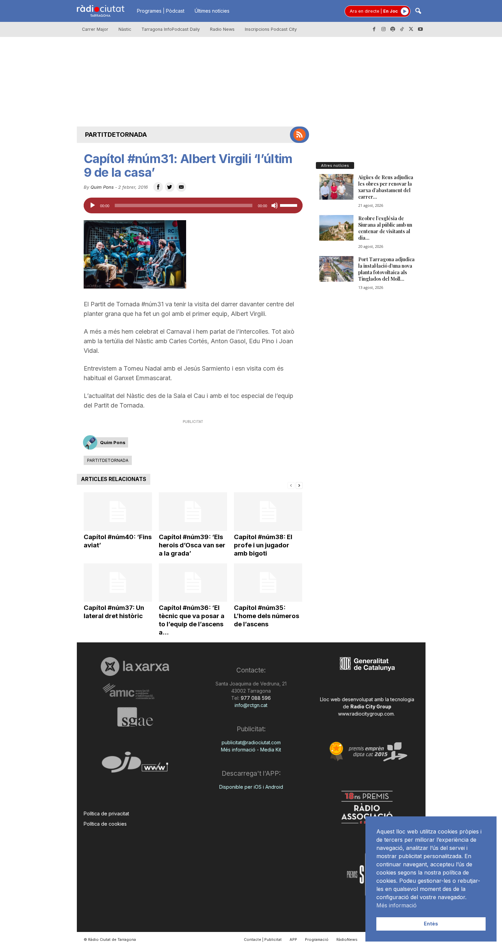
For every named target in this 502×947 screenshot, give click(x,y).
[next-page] (299, 485)
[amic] (135, 691)
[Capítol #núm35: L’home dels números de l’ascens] (268, 582)
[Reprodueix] (92, 205)
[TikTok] (402, 29)
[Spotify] (393, 29)
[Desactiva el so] (274, 205)
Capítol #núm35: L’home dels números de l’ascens (266, 616)
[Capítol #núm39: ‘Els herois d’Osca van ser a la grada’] (193, 511)
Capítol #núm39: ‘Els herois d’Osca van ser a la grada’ (192, 545)
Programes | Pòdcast (160, 11)
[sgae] (135, 717)
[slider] (289, 205)
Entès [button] (431, 923)
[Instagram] (383, 29)
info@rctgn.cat (251, 705)
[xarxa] (135, 666)
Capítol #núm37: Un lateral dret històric (114, 612)
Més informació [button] (396, 905)
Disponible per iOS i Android (251, 787)
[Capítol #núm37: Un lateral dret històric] (118, 582)
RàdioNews (347, 939)
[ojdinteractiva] (135, 765)
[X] (411, 29)
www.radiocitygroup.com (366, 714)
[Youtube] (420, 29)
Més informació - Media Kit (251, 749)
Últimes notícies (212, 11)
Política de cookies (105, 824)
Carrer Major (95, 29)
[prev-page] (291, 485)
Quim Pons (102, 187)
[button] (418, 11)
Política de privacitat (106, 813)
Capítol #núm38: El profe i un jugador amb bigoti (263, 545)
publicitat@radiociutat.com (251, 742)
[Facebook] (374, 29)
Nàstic (124, 29)
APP (293, 939)
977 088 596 (255, 698)
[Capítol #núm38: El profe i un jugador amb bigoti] (268, 511)
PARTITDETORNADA (116, 134)
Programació (317, 939)
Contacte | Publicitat (263, 939)
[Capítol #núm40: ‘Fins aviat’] (118, 511)
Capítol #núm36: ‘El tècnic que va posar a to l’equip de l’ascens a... (191, 620)
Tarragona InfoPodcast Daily (170, 29)
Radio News (222, 29)
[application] (193, 205)
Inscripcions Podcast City (271, 29)
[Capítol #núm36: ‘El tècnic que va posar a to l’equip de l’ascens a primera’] (193, 582)
